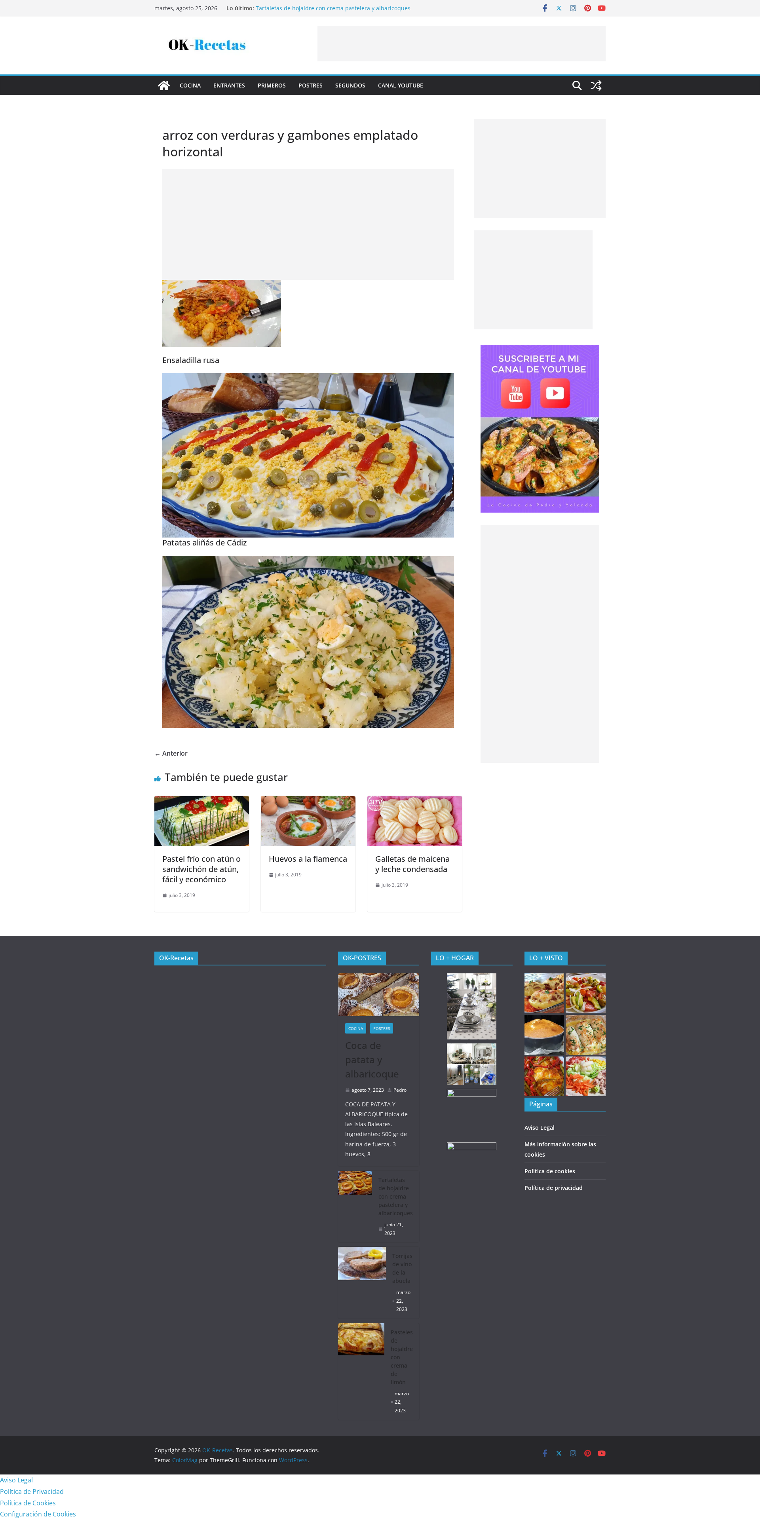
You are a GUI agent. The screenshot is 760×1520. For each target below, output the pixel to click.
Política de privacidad (553, 1187)
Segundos (350, 85)
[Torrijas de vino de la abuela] (362, 1283)
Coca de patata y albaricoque (372, 1059)
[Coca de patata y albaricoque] (379, 994)
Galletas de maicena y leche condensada (412, 863)
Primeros (272, 85)
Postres (310, 85)
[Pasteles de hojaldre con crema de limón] (361, 1371)
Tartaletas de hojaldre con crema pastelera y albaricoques (333, 8)
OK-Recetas (176, 958)
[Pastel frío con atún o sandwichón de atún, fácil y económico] (201, 801)
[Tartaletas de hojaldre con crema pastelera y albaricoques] (355, 1206)
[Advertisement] (461, 43)
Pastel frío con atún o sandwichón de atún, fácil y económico (201, 869)
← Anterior (171, 753)
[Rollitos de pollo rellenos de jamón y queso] (586, 1035)
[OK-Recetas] (163, 85)
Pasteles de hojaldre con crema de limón (402, 1357)
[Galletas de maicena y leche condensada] (414, 801)
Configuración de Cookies (38, 1514)
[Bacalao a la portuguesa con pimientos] (544, 1076)
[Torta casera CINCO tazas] (544, 1035)
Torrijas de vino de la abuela (402, 1268)
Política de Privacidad (32, 1491)
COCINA (190, 85)
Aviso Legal (539, 1127)
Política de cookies (549, 1171)
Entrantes (229, 85)
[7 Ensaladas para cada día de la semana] (586, 993)
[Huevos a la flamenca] (308, 801)
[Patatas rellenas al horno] (544, 993)
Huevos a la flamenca (308, 858)
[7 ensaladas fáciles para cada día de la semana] (586, 1076)
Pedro (400, 1090)
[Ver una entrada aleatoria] (596, 85)
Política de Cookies (28, 1503)
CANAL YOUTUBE (400, 85)
